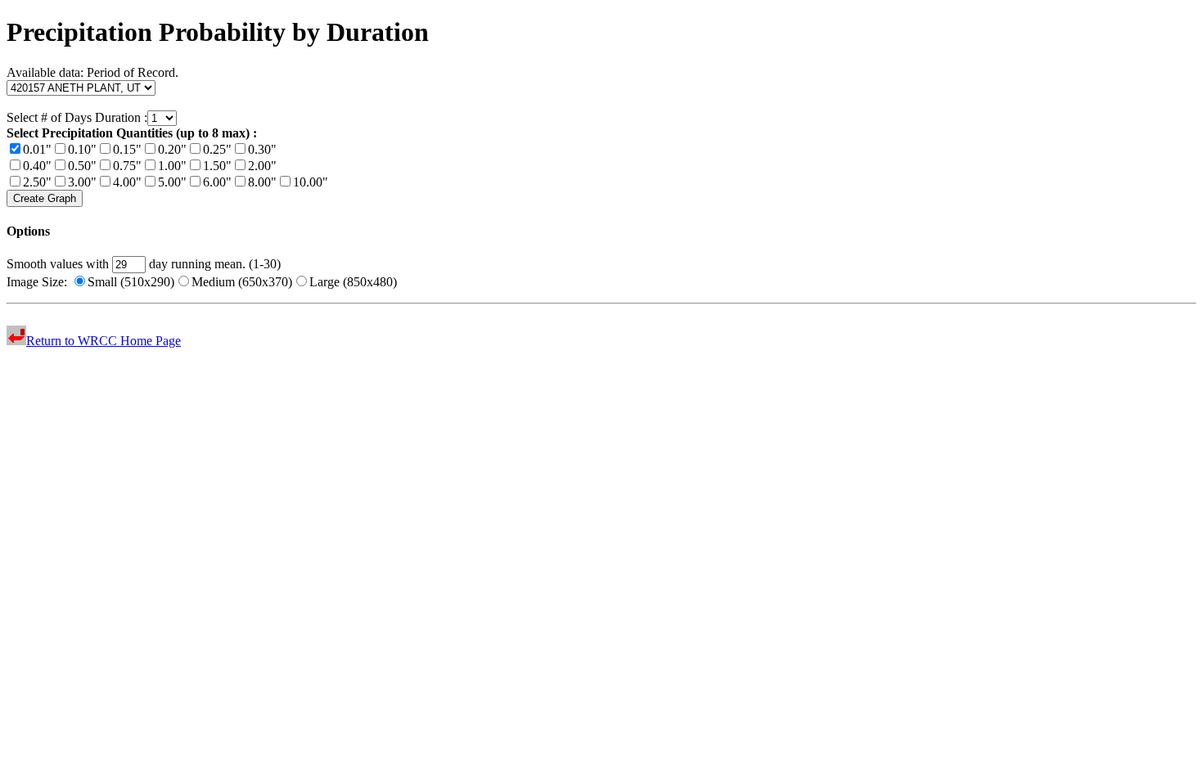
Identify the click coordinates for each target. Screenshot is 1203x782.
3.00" (82, 182)
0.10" (82, 149)
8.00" (262, 182)
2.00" (262, 166)
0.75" (127, 166)
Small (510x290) (131, 282)
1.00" (172, 166)
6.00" (217, 182)
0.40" (37, 166)
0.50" (82, 166)
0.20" (172, 149)
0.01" (37, 149)
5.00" (172, 182)
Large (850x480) (353, 282)
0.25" (217, 149)
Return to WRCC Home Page (103, 341)
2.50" (37, 182)
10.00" (310, 182)
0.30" (262, 149)
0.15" (127, 149)
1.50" (217, 166)
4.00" (127, 182)
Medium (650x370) (241, 282)
